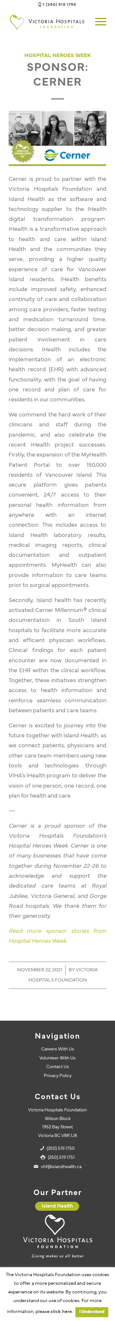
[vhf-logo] (48, 22)
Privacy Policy (58, 1076)
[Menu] (97, 22)
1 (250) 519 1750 (59, 4)
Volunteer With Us (57, 1058)
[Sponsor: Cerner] (57, 138)
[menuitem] (97, 22)
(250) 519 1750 (61, 1149)
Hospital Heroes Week (57, 56)
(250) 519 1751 (61, 1158)
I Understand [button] (91, 1312)
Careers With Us (57, 1049)
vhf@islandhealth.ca (61, 1167)
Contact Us (57, 1067)
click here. (61, 1312)
